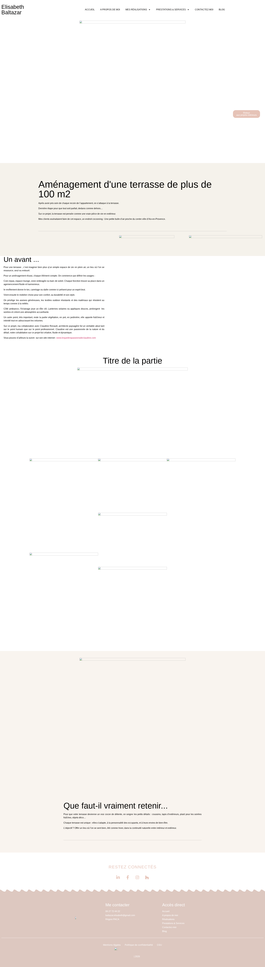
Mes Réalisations (136, 9)
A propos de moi (110, 9)
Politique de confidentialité (139, 944)
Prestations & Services (171, 9)
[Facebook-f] (128, 877)
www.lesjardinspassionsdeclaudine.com (76, 338)
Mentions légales (112, 944)
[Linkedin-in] (118, 877)
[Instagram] (137, 877)
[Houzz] (147, 877)
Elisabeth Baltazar (12, 9)
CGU (159, 944)
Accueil (90, 9)
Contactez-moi (204, 9)
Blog (222, 9)
